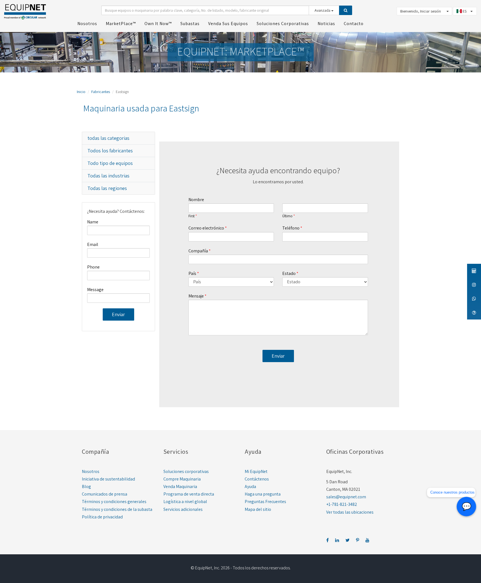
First (191, 216)
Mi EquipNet (256, 471)
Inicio (81, 91)
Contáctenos (257, 479)
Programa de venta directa (188, 494)
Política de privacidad (102, 517)
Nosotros (90, 471)
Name (92, 222)
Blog (86, 486)
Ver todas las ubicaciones (350, 512)
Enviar (118, 314)
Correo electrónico (206, 228)
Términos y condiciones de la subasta (117, 509)
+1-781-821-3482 (341, 504)
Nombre (196, 200)
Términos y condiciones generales (114, 501)
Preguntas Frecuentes (265, 501)
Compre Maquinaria (182, 479)
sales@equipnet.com (346, 497)
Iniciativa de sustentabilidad (108, 479)
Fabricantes (100, 91)
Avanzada (323, 10)
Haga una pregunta (263, 494)
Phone (93, 267)
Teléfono (291, 228)
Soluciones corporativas (186, 471)
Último (287, 216)
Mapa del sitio (258, 509)
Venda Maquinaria (180, 486)
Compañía (198, 251)
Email (92, 244)
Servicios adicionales (183, 509)
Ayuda (250, 486)
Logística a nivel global (185, 501)
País (192, 273)
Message (95, 289)
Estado (289, 273)
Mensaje (196, 296)
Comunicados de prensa (104, 494)
